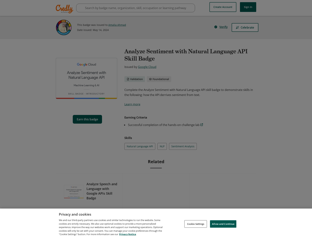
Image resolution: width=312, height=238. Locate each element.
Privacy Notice (127, 234)
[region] (156, 223)
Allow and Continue (223, 223)
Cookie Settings (195, 223)
